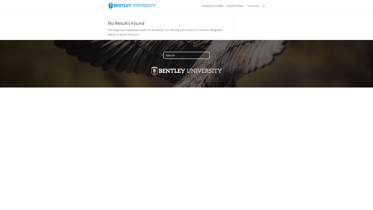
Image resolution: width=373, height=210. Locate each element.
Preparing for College (212, 6)
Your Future (253, 6)
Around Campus (235, 6)
